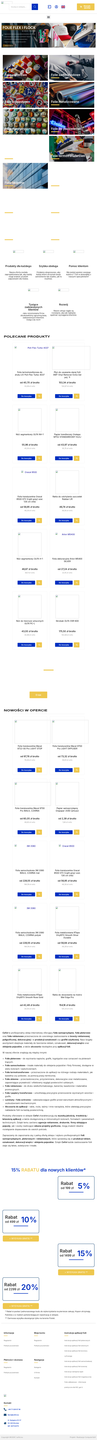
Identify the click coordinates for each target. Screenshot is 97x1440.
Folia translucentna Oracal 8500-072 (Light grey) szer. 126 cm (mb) (30, 499)
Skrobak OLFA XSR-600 (67, 621)
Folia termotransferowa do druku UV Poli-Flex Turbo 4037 (30, 373)
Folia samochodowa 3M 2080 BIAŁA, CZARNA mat (30, 871)
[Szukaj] (35, 7)
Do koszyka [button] (64, 396)
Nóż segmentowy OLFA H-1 (30, 558)
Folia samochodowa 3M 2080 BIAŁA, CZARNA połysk (30, 933)
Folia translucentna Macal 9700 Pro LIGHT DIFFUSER (67, 747)
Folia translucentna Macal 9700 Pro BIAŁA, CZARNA (30, 809)
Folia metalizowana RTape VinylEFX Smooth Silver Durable (67, 935)
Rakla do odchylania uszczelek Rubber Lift (67, 497)
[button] (48, 17)
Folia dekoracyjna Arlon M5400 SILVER (67, 560)
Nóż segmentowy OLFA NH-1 (30, 434)
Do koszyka (26, 396)
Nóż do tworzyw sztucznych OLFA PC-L (29, 622)
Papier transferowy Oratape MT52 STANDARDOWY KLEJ (67, 435)
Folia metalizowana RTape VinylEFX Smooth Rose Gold (29, 996)
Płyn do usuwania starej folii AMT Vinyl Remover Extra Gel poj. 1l (67, 375)
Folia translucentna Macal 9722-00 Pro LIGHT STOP (29, 747)
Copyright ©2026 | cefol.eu (12, 1437)
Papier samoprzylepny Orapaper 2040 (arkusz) (67, 809)
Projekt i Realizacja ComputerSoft (83, 1437)
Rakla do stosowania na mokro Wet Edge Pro (67, 996)
